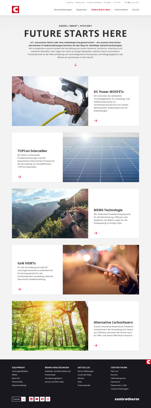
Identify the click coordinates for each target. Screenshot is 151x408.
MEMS (14, 375)
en (133, 2)
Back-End (16, 378)
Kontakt (107, 2)
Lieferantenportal (118, 378)
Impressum (115, 382)
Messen (81, 378)
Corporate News (84, 375)
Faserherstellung (19, 385)
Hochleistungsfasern (53, 378)
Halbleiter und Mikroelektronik (58, 371)
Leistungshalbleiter (20, 371)
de (128, 2)
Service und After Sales (54, 382)
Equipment (81, 9)
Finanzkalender (84, 385)
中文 (137, 2)
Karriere (70, 2)
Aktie (80, 382)
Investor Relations (94, 2)
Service (135, 9)
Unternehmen (121, 9)
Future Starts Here (100, 9)
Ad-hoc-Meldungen (86, 371)
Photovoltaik (17, 382)
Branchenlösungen (63, 9)
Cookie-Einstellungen (119, 389)
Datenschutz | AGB (119, 385)
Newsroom (80, 2)
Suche (117, 2)
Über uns (114, 371)
